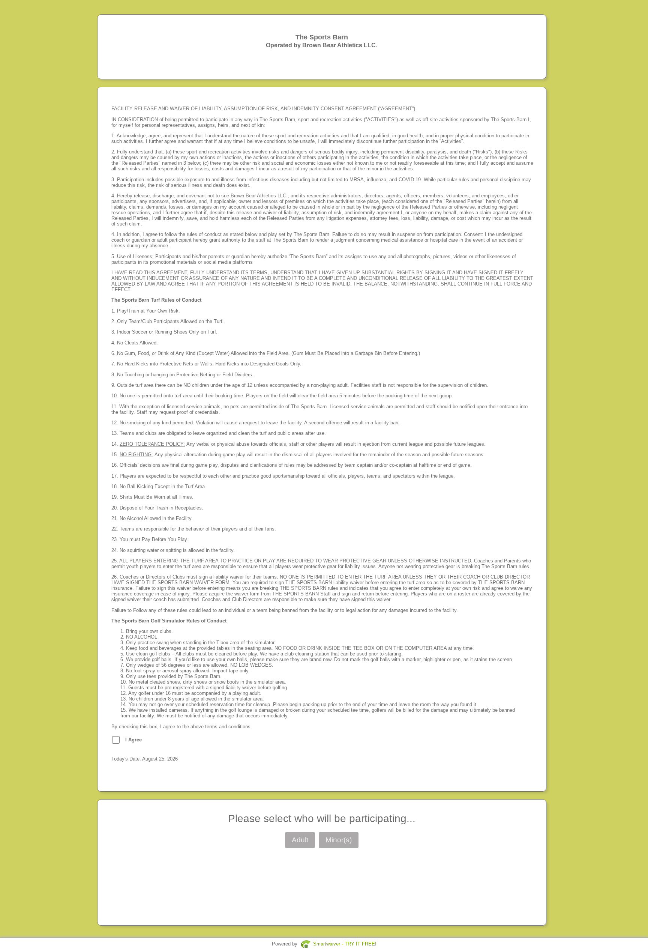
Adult (300, 840)
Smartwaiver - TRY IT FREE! (344, 944)
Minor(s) (339, 840)
